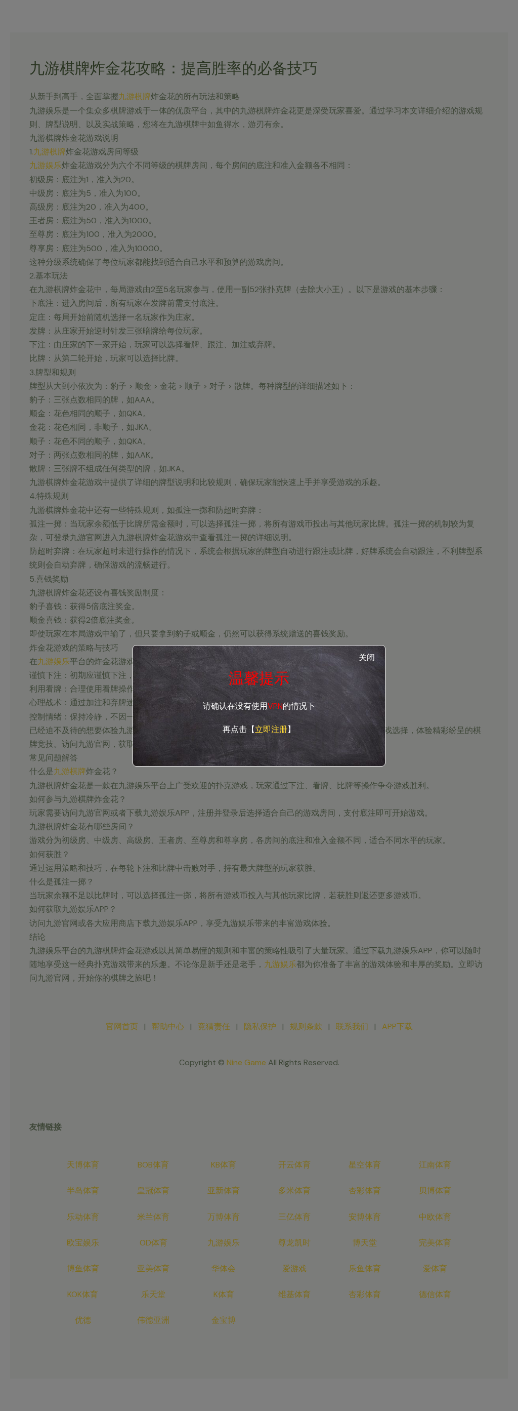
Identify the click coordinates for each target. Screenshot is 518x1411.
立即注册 (271, 729)
